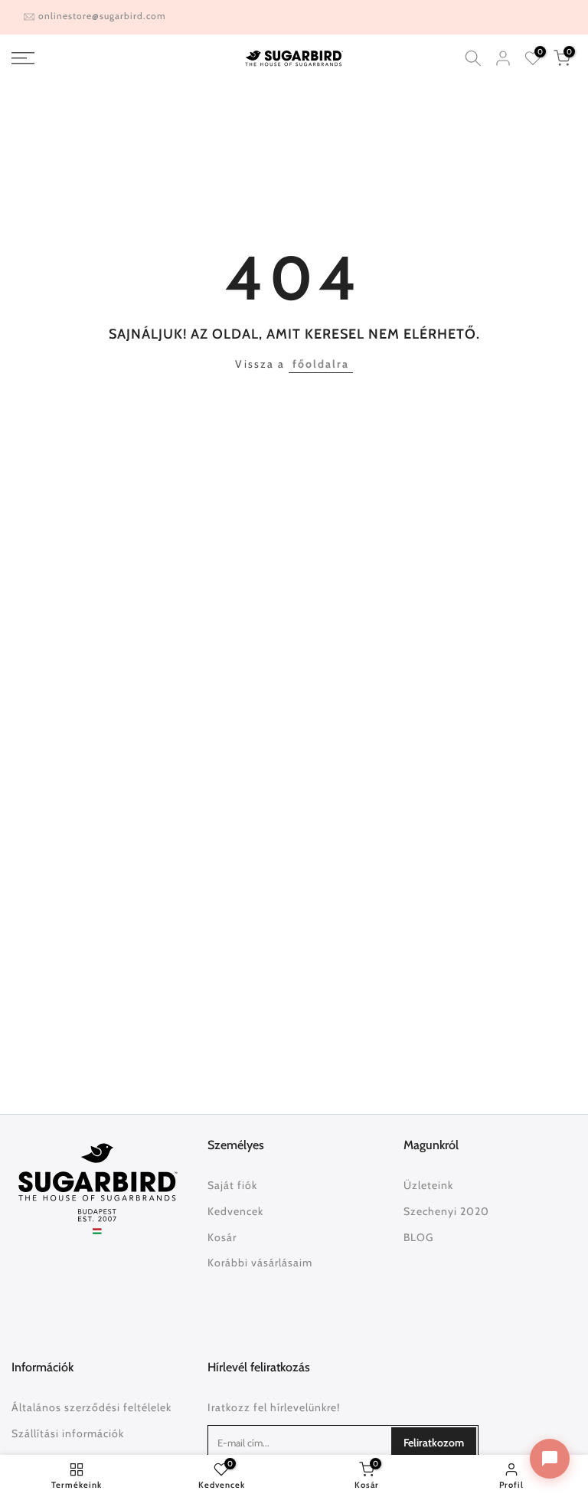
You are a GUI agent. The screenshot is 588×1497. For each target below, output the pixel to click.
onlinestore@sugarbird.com (102, 15)
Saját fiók (232, 1185)
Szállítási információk (67, 1433)
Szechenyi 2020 (446, 1211)
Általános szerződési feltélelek (91, 1407)
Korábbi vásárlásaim (259, 1262)
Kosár (222, 1237)
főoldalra (320, 364)
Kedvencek (235, 1211)
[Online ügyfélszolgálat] (550, 1459)
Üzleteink (428, 1185)
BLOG (418, 1237)
